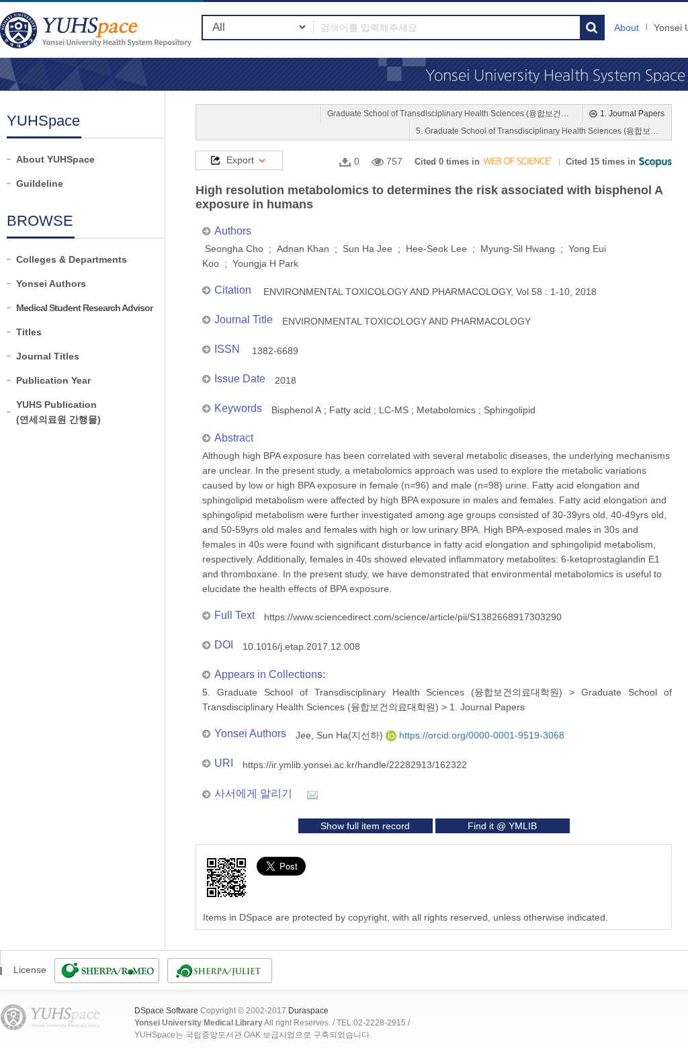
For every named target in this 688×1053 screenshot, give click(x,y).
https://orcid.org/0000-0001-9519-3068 (480, 735)
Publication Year (53, 380)
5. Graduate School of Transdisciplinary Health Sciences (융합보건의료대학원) (540, 131)
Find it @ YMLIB (502, 825)
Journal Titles (47, 356)
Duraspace (308, 1010)
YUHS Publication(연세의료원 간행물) (58, 412)
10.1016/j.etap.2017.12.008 (301, 646)
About (626, 27)
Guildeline (39, 183)
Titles (29, 332)
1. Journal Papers (632, 113)
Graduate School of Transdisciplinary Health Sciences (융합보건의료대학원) (451, 113)
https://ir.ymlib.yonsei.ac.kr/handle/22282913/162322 (355, 764)
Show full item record (365, 825)
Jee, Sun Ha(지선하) (341, 735)
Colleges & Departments (71, 259)
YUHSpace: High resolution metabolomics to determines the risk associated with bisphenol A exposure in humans (97, 30)
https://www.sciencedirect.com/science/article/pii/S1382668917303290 (413, 617)
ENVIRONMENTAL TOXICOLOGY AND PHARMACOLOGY (406, 321)
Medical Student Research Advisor (84, 307)
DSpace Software (166, 1010)
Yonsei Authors (51, 283)
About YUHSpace (55, 159)
